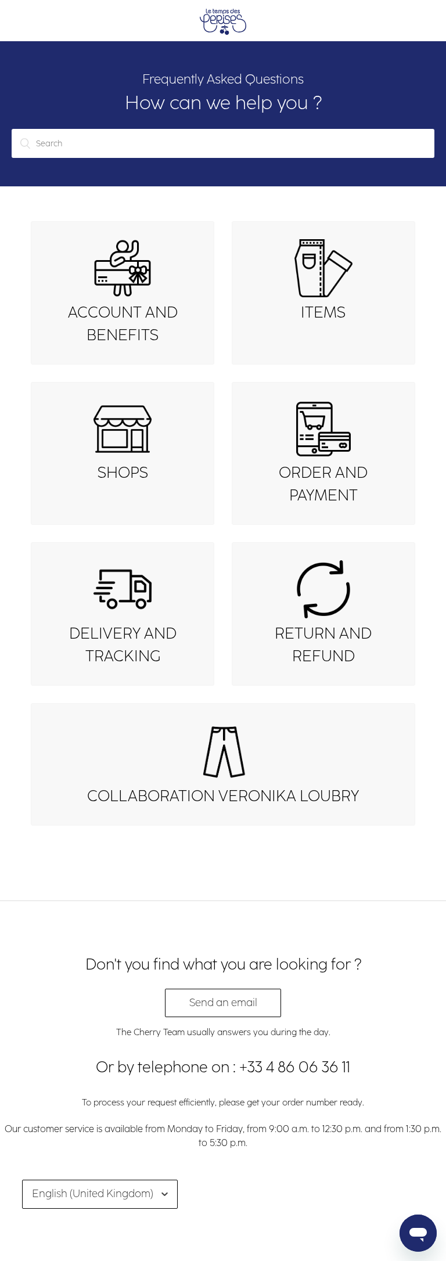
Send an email (223, 1002)
